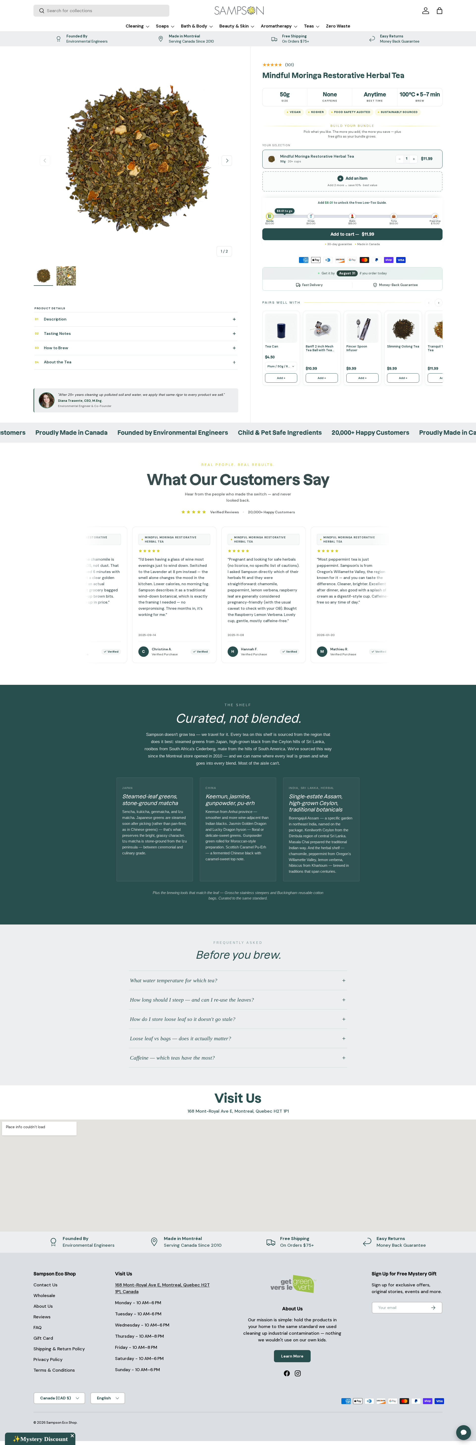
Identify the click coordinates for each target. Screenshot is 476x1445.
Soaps (162, 26)
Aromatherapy (276, 26)
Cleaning (135, 26)
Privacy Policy (47, 1359)
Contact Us (45, 1285)
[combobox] (101, 11)
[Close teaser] (72, 1436)
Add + (281, 378)
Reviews (42, 1317)
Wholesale (44, 1296)
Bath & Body (194, 26)
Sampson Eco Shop (61, 1422)
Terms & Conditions (54, 1370)
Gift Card (43, 1338)
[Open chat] (463, 1432)
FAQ (37, 1327)
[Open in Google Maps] (238, 1175)
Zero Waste (338, 26)
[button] (439, 10)
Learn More (292, 1356)
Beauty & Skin (234, 26)
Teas (309, 26)
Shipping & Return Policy (59, 1349)
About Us (43, 1306)
